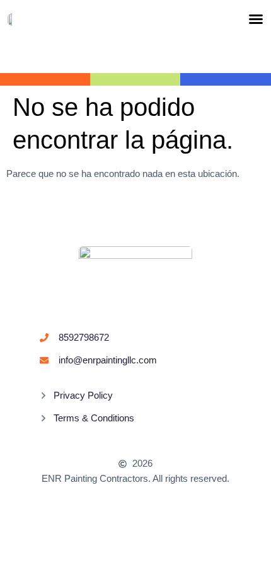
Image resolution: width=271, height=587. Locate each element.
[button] (256, 19)
